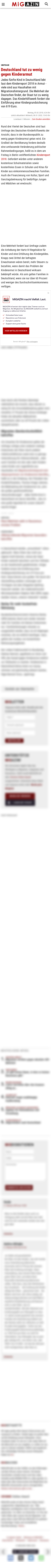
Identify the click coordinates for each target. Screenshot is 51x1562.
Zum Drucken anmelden (41, 119)
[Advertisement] (25, 34)
